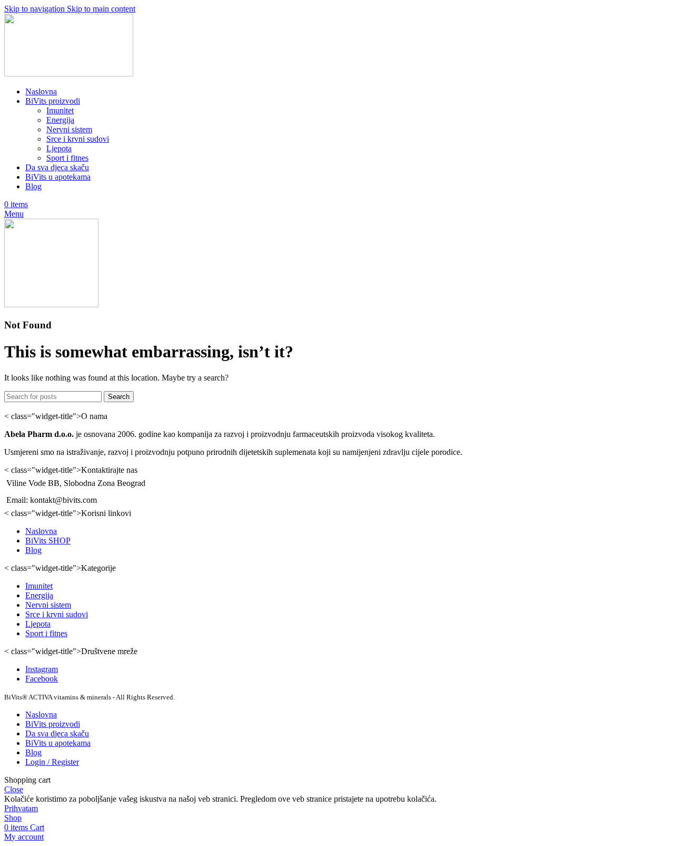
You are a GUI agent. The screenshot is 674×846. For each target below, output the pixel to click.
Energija (60, 119)
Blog (33, 550)
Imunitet (60, 110)
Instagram (41, 669)
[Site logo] (68, 73)
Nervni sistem (69, 129)
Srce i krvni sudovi (77, 138)
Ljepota (59, 148)
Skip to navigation (35, 8)
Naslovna (41, 531)
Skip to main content (101, 8)
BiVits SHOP (48, 540)
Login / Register (52, 761)
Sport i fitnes (67, 157)
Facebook (41, 678)
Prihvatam (21, 808)
